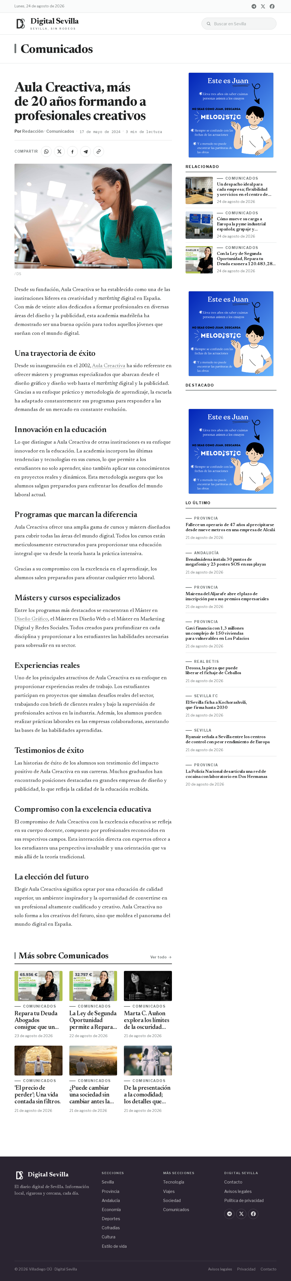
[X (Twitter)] (263, 6)
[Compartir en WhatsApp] (46, 151)
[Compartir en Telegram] (85, 151)
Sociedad (172, 1200)
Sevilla (108, 1182)
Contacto (233, 1182)
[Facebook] (272, 6)
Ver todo (158, 957)
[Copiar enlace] (98, 151)
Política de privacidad (244, 1200)
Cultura (108, 1236)
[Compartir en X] (59, 151)
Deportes (111, 1218)
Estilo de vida (114, 1246)
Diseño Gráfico (31, 619)
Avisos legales (238, 1191)
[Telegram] (254, 6)
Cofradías (111, 1227)
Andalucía (111, 1200)
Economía (111, 1209)
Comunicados (56, 50)
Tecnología (173, 1182)
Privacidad (246, 1269)
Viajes (169, 1191)
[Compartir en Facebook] (72, 151)
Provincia (110, 1191)
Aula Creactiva (108, 366)
